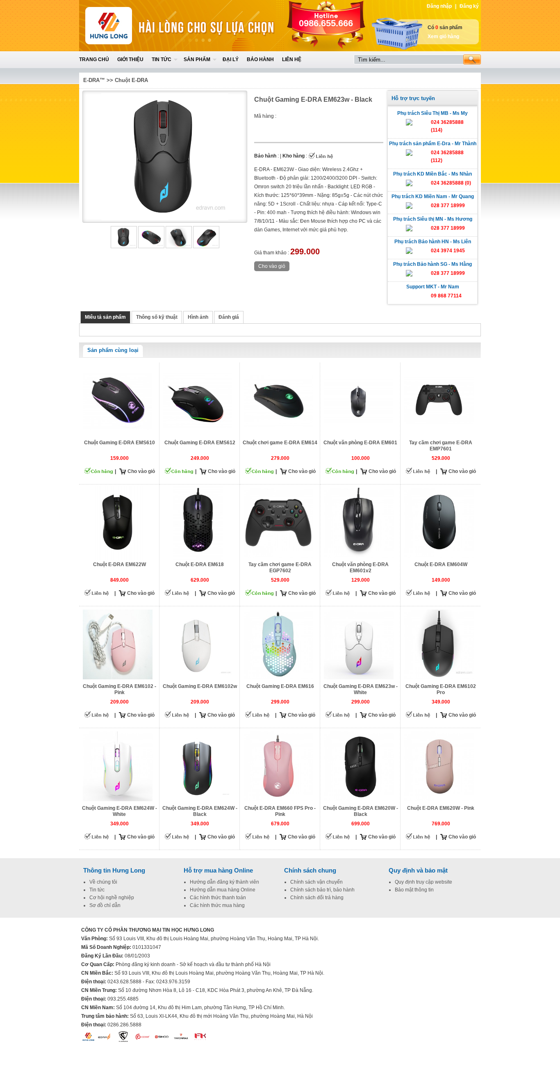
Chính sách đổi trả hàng (317, 897)
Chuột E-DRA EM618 (199, 564)
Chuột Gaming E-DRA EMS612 (199, 443)
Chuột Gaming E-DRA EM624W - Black (199, 811)
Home (139, 25)
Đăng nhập (439, 6)
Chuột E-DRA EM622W (119, 564)
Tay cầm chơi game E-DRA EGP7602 (280, 567)
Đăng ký (469, 6)
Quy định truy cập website (423, 882)
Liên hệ (291, 59)
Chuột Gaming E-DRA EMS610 (119, 443)
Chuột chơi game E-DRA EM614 (280, 443)
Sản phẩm (197, 59)
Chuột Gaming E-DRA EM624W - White (119, 811)
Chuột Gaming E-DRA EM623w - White (360, 689)
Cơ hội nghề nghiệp (111, 897)
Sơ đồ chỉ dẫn (105, 905)
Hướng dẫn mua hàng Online (222, 890)
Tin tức (161, 59)
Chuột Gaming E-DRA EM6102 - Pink (119, 689)
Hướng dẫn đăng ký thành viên (224, 882)
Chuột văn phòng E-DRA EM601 (360, 443)
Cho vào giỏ (141, 471)
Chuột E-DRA (131, 80)
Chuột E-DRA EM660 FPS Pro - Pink (280, 811)
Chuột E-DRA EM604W (440, 564)
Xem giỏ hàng (443, 36)
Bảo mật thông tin (414, 890)
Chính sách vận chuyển (316, 882)
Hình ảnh (198, 317)
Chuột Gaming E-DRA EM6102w (200, 686)
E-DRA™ (94, 80)
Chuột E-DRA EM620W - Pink (440, 808)
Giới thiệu (130, 59)
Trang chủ (94, 59)
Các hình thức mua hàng (217, 905)
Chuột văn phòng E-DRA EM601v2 (360, 567)
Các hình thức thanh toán (218, 897)
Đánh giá (229, 317)
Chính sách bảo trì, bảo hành (322, 890)
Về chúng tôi (103, 882)
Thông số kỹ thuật (157, 317)
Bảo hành (260, 59)
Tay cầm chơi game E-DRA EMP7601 (440, 446)
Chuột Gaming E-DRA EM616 (280, 686)
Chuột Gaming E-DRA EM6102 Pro (440, 689)
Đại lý (231, 59)
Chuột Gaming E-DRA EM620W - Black (360, 811)
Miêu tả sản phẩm (105, 317)
